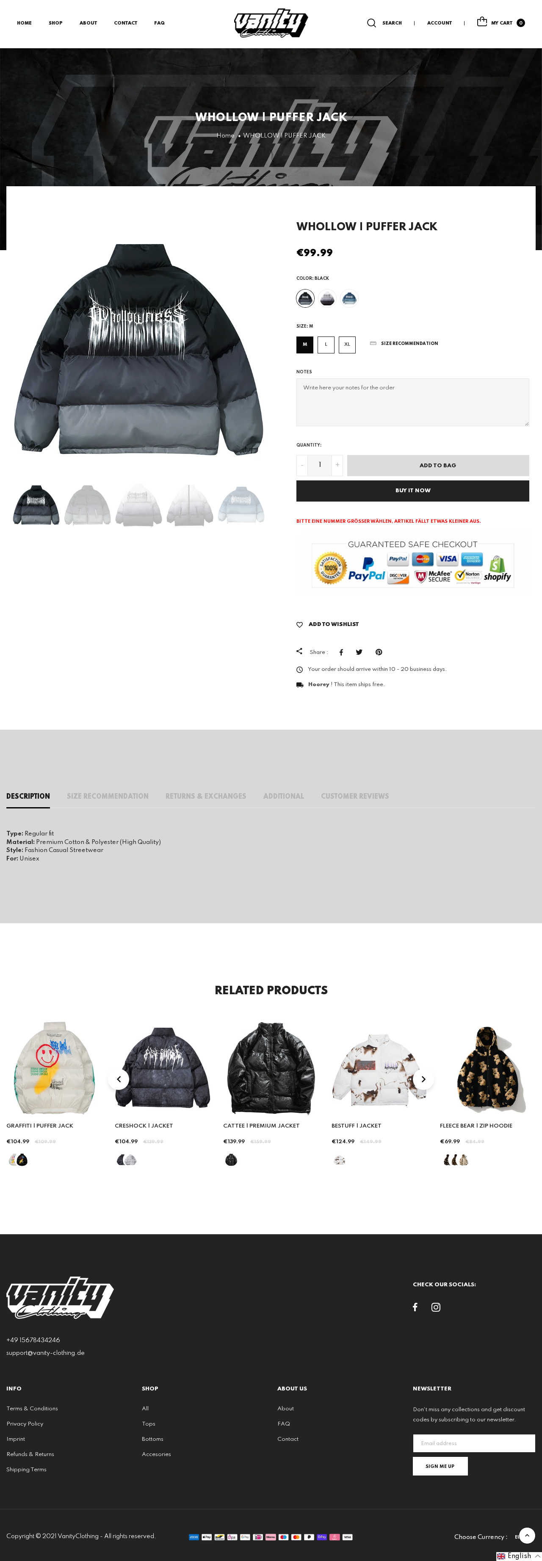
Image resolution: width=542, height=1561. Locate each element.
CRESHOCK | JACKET (144, 1126)
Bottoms (152, 1439)
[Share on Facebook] (343, 652)
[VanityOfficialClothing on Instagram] (435, 1309)
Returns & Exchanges (206, 797)
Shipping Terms (26, 1470)
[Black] (305, 298)
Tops (148, 1424)
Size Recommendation (108, 797)
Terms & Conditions (32, 1409)
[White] (327, 298)
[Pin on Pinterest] (381, 652)
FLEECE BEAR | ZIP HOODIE (476, 1126)
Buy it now (413, 491)
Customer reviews (355, 797)
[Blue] (349, 298)
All (145, 1409)
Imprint (15, 1439)
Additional (283, 797)
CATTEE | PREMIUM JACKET (261, 1126)
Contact (125, 23)
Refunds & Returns (30, 1454)
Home (24, 23)
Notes (304, 372)
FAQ (159, 23)
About (88, 23)
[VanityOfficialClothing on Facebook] (415, 1309)
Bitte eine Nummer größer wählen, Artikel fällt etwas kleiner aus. (388, 521)
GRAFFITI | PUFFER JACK (39, 1126)
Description (28, 797)
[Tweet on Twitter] (361, 652)
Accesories (156, 1454)
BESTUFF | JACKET (357, 1126)
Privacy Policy (24, 1424)
